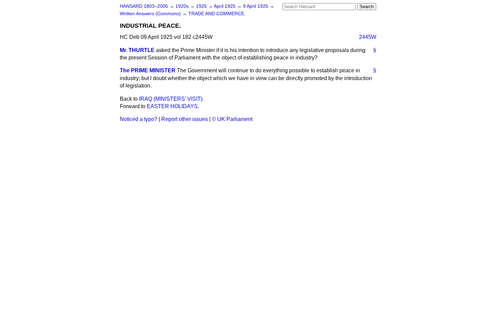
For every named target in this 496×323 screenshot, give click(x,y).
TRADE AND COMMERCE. (217, 13)
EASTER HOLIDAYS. (173, 106)
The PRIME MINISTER (147, 70)
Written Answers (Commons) (151, 13)
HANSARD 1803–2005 (144, 6)
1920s (182, 6)
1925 (202, 6)
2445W (367, 37)
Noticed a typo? (138, 119)
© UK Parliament (232, 119)
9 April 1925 (256, 6)
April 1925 (225, 6)
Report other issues (184, 119)
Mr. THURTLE (137, 50)
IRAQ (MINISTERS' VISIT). (171, 99)
